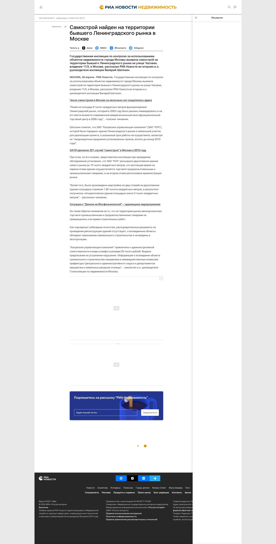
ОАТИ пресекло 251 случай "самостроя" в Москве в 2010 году (108, 150)
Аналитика (102, 488)
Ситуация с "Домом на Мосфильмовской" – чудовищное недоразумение (115, 204)
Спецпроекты (92, 492)
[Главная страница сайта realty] (138, 7)
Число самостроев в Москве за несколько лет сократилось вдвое (111, 100)
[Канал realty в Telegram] (154, 478)
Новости (90, 488)
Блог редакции (161, 492)
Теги (187, 488)
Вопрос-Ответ (159, 488)
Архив (188, 492)
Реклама (106, 492)
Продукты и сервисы (124, 492)
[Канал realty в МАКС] (121, 478)
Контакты (177, 492)
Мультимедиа (175, 488)
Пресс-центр (144, 492)
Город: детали (143, 488)
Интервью (116, 488)
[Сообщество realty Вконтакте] (143, 478)
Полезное (128, 488)
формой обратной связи (184, 510)
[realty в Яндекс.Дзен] (132, 478)
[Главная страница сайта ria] (116, 7)
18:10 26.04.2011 (47, 18)
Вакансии (43, 507)
